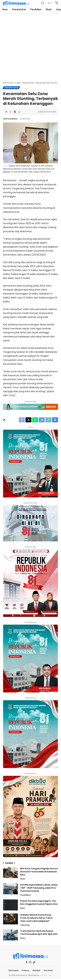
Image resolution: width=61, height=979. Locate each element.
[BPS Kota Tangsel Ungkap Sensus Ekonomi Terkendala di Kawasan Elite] (10, 872)
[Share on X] (15, 111)
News (22, 878)
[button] (42, 3)
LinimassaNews (10, 118)
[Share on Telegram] (42, 419)
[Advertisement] (30, 48)
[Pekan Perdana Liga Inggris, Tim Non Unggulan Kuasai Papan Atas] (10, 904)
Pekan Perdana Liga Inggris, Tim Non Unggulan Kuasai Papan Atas (39, 902)
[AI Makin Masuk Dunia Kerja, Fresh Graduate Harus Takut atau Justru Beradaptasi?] (10, 918)
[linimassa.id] (16, 3)
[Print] (55, 419)
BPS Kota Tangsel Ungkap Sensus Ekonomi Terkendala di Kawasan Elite (39, 871)
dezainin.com (46, 975)
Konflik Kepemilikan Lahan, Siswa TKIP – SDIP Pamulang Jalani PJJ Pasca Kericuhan (39, 887)
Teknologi (24, 925)
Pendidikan (25, 895)
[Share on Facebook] (10, 111)
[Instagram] (30, 962)
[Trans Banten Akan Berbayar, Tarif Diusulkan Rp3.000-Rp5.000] (10, 934)
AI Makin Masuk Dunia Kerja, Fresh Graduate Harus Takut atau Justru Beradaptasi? (36, 917)
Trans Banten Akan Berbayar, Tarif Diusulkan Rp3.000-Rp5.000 (38, 932)
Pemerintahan (11, 88)
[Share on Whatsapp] (19, 111)
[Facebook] (26, 962)
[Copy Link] (48, 419)
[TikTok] (34, 962)
